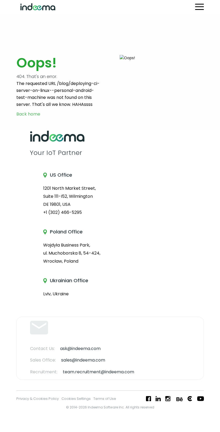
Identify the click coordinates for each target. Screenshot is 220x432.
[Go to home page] (37, 7)
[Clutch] (189, 398)
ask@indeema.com (80, 348)
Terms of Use (104, 398)
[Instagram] (167, 398)
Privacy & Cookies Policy (37, 398)
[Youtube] (200, 398)
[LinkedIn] (158, 398)
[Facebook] (148, 398)
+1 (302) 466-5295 (62, 212)
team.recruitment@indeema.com (98, 372)
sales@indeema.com (83, 360)
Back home (28, 114)
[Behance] (179, 398)
